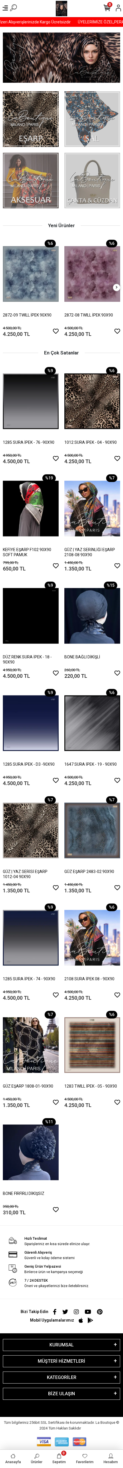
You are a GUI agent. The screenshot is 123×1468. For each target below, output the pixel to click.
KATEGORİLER (61, 1377)
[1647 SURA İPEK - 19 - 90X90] (92, 723)
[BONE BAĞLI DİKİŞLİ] (92, 616)
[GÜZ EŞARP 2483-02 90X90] (92, 830)
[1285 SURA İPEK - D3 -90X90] (31, 723)
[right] (117, 287)
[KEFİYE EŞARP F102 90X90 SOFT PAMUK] (31, 508)
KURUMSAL (61, 1345)
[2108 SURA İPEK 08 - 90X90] (92, 938)
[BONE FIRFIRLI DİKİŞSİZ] (31, 1152)
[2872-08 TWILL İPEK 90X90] (92, 274)
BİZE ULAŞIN (61, 1393)
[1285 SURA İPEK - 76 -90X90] (31, 401)
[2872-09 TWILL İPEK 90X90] (31, 274)
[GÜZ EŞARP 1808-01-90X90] (31, 1045)
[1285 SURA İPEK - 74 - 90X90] (31, 938)
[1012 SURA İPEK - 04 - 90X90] (92, 401)
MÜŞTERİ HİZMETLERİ (61, 1361)
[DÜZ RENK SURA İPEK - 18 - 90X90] (31, 616)
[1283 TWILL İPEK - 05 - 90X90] (92, 1045)
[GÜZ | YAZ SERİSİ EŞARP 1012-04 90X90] (31, 830)
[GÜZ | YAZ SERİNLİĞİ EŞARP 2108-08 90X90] (92, 508)
